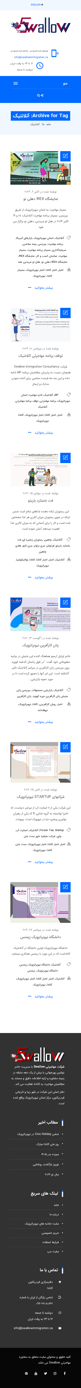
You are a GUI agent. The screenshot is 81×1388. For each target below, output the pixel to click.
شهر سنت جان (32, 836)
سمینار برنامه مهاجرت (39, 250)
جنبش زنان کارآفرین (57, 696)
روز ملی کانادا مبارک (47, 1144)
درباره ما (54, 1214)
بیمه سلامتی (30, 244)
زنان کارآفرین (24, 696)
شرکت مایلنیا (48, 836)
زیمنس (31, 971)
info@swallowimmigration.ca (31, 57)
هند (20, 262)
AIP (56, 395)
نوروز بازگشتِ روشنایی (46, 1164)
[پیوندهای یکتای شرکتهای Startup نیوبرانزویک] (40, 782)
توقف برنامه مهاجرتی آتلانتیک (40, 356)
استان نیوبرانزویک (43, 238)
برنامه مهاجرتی (48, 401)
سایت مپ (53, 1251)
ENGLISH (36, 5)
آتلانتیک (34, 124)
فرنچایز (50, 546)
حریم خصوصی (50, 1233)
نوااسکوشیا (22, 560)
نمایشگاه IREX (27, 256)
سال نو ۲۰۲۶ (52, 1174)
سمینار (21, 270)
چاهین (48, 540)
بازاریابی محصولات (42, 690)
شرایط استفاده (51, 1242)
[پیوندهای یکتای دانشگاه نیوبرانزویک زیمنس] (40, 922)
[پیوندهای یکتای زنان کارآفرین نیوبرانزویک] (40, 630)
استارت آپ (22, 830)
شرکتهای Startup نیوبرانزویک (40, 797)
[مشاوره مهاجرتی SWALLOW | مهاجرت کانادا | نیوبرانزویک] (40, 25)
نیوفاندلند (43, 710)
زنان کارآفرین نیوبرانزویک (40, 645)
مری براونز (39, 546)
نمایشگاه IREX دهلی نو (40, 199)
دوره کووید (39, 696)
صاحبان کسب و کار (46, 256)
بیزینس (42, 244)
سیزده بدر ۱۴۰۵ (50, 1154)
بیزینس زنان (23, 690)
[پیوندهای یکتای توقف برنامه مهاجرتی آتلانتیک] (40, 341)
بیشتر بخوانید (43, 287)
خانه (48, 124)
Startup (59, 830)
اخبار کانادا (51, 270)
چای (59, 836)
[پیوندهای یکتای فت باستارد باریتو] (40, 485)
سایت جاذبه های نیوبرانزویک (42, 1223)
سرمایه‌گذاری (59, 250)
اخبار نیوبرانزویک (35, 270)
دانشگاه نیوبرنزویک (47, 971)
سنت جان (21, 844)
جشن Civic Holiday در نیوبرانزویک (38, 1134)
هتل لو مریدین (31, 262)
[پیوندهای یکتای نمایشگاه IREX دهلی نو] (40, 184)
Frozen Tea (47, 830)
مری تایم (27, 546)
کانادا (49, 276)
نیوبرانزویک (39, 276)
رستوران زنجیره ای (32, 540)
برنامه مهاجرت (55, 244)
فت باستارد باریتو (40, 500)
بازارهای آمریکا (24, 238)
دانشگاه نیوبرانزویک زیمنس (40, 937)
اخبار (60, 270)
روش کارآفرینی (47, 704)
